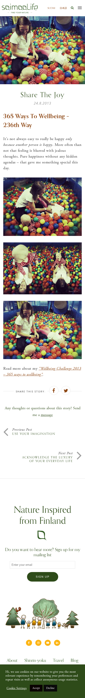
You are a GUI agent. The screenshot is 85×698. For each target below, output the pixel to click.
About (12, 661)
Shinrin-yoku (35, 661)
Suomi (51, 8)
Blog (74, 661)
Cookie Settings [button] (17, 688)
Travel (58, 661)
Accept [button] (36, 688)
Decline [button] (50, 688)
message (47, 414)
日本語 (63, 8)
